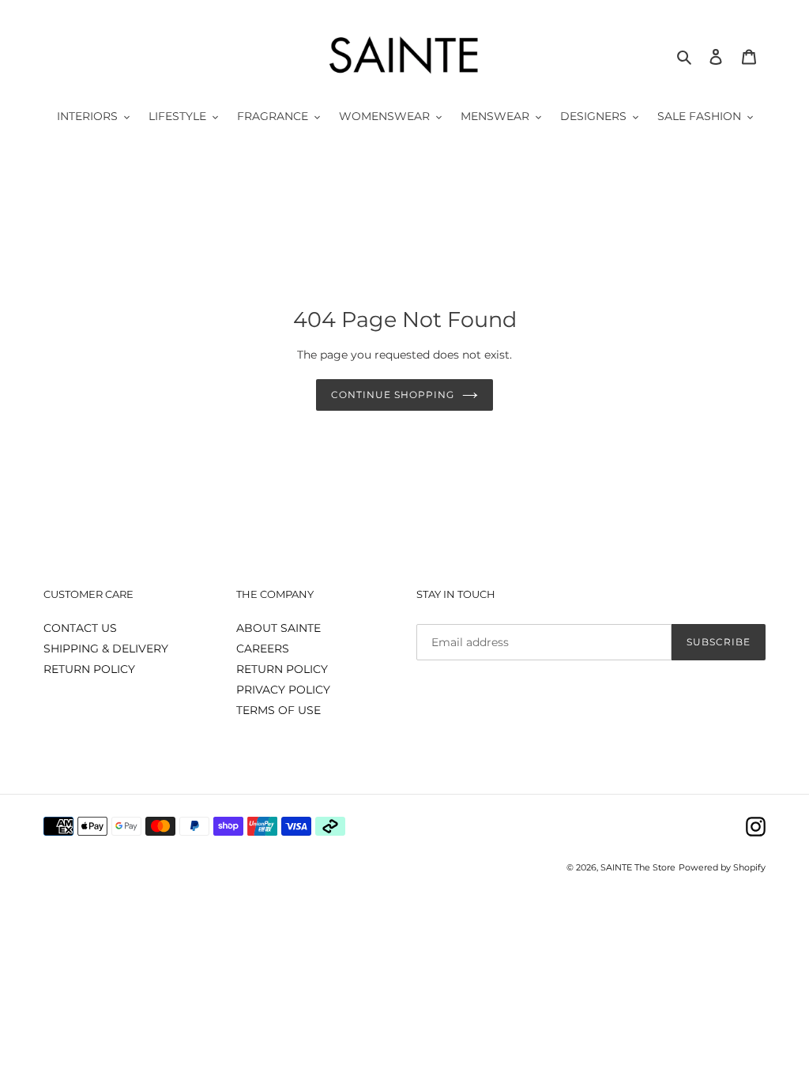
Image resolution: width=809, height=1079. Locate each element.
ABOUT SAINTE (278, 628)
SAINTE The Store (637, 867)
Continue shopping (392, 394)
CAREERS (262, 648)
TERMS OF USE (278, 710)
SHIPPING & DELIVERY (105, 648)
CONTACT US (80, 628)
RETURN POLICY (89, 669)
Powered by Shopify (722, 867)
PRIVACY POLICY (283, 689)
